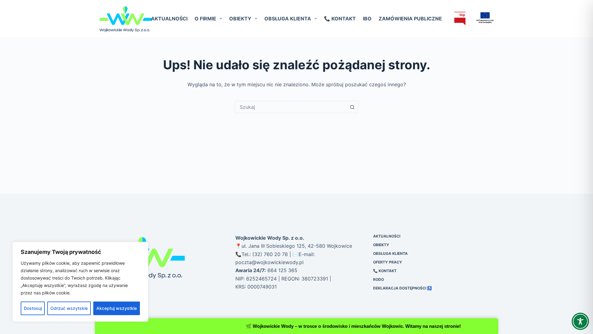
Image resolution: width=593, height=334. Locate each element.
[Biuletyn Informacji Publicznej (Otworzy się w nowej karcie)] (459, 18)
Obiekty (240, 18)
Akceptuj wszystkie (116, 308)
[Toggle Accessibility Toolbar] (580, 321)
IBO (367, 18)
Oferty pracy (387, 262)
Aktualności (169, 18)
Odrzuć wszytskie (69, 308)
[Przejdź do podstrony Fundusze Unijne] (481, 17)
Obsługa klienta (287, 18)
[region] (80, 282)
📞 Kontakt (340, 18)
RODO (378, 279)
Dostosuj (33, 308)
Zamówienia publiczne (410, 18)
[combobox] (290, 107)
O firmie (205, 18)
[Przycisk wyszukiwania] (352, 107)
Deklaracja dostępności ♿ (402, 288)
